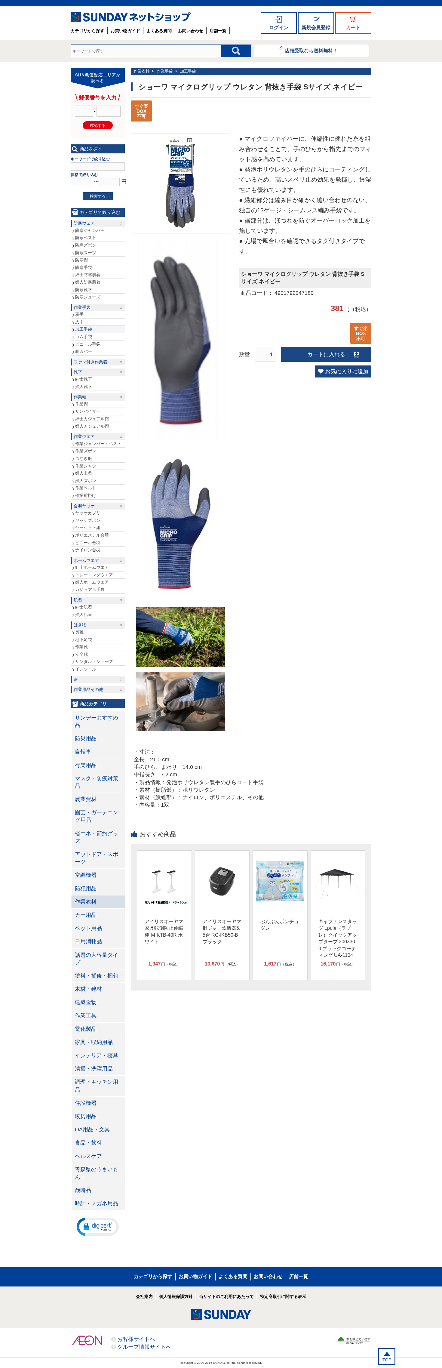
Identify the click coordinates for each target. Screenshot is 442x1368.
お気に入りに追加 (346, 371)
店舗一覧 (218, 30)
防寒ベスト (85, 237)
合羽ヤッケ (84, 506)
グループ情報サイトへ (144, 1347)
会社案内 (144, 1296)
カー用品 (86, 915)
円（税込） (164, 964)
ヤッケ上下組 (87, 527)
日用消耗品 (88, 941)
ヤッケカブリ (87, 512)
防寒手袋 (83, 267)
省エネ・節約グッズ (96, 837)
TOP (386, 1359)
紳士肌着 (83, 607)
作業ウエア (84, 436)
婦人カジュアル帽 (92, 426)
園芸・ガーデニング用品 (96, 816)
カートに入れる (326, 354)
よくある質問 (159, 30)
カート (353, 27)
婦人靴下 (83, 386)
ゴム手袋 (83, 336)
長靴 (79, 632)
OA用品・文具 (92, 1129)
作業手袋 (165, 71)
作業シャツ (85, 466)
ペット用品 (88, 928)
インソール (85, 669)
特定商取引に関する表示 (283, 1296)
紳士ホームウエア (92, 567)
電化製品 (86, 1029)
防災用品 (86, 738)
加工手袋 (188, 71)
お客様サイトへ (136, 1339)
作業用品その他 (88, 689)
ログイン (278, 27)
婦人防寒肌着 (87, 282)
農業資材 (86, 799)
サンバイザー (87, 411)
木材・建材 (88, 989)
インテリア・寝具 (96, 1055)
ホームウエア (86, 560)
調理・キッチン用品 (96, 1085)
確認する (98, 125)
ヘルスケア (88, 1156)
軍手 (79, 314)
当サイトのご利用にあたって (226, 1296)
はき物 (80, 624)
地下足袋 (83, 639)
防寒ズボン (85, 245)
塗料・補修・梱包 (96, 976)
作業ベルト (85, 487)
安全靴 (81, 654)
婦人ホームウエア (92, 582)
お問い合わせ (190, 30)
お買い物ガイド (125, 30)
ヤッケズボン (87, 520)
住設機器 (86, 1103)
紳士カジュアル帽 (92, 418)
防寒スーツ (85, 252)
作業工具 (86, 1015)
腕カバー (83, 351)
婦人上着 (83, 473)
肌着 (78, 600)
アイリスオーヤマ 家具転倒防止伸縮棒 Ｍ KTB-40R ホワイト (164, 931)
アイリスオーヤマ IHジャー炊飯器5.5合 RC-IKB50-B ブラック (222, 931)
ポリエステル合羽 (92, 535)
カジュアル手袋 (90, 589)
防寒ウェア (84, 223)
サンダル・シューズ (94, 661)
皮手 (79, 321)
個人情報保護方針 (176, 1296)
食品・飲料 (88, 1143)
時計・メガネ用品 (96, 1203)
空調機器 (86, 875)
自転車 (83, 752)
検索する (98, 196)
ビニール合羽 (87, 542)
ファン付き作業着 (90, 361)
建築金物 (86, 1002)
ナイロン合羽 (87, 549)
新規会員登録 (316, 27)
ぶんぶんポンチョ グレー (279, 925)
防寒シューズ (87, 296)
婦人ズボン (85, 480)
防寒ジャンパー (90, 230)
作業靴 (81, 646)
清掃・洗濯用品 (94, 1069)
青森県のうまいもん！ (96, 1173)
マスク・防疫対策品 (96, 782)
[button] (98, 1226)
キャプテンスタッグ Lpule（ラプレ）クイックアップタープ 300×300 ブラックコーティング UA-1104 (337, 938)
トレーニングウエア (94, 574)
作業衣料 (141, 71)
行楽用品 (86, 765)
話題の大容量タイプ (96, 959)
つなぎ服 (83, 458)
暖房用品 (86, 1116)
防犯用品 (86, 889)
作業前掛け (85, 495)
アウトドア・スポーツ (96, 858)
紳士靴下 (83, 379)
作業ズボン (85, 450)
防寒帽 (81, 259)
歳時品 (83, 1190)
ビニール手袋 (87, 344)
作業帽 (80, 396)
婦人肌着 (83, 614)
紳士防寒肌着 (87, 274)
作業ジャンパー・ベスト (98, 443)
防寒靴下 (83, 289)
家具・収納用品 (94, 1042)
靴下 (78, 371)
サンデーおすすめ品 (96, 721)
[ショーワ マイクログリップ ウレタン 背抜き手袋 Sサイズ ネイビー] (180, 226)
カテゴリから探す (87, 30)
